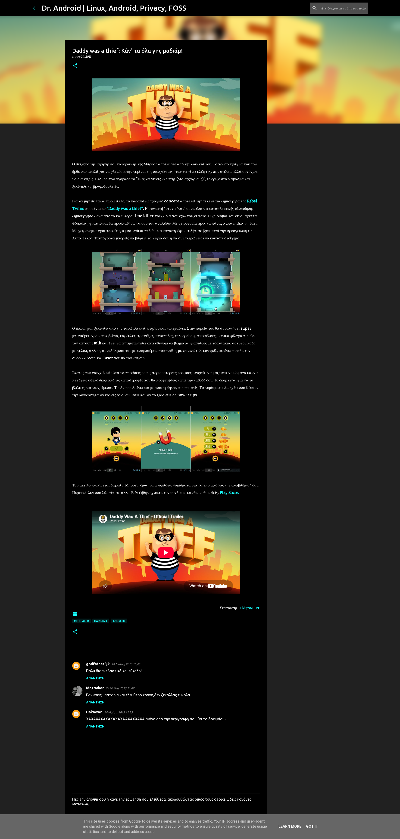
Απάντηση (95, 678)
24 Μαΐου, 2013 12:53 (118, 712)
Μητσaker (81, 620)
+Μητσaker (249, 607)
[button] (75, 66)
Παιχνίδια (100, 620)
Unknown (94, 712)
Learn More (289, 826)
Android (119, 620)
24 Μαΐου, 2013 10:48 (126, 664)
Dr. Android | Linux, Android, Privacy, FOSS (113, 8)
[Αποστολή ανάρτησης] (75, 615)
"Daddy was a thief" (124, 208)
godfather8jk (98, 664)
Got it (312, 826)
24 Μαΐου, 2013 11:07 (120, 688)
